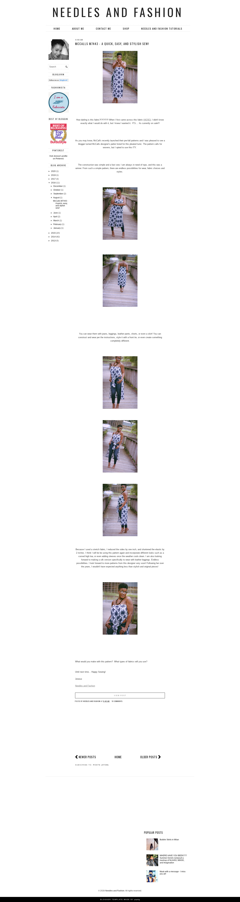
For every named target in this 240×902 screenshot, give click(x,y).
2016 (53, 183)
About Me (78, 28)
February (57, 224)
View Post (120, 695)
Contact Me (103, 28)
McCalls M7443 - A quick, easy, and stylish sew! (112, 44)
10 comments (117, 701)
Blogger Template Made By (120, 899)
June (55, 213)
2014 (53, 237)
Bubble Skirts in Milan (169, 839)
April (55, 216)
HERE (147, 120)
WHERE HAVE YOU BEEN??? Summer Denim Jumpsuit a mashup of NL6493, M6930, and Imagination (173, 859)
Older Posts (148, 757)
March (56, 220)
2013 (53, 241)
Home (57, 28)
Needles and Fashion (117, 11)
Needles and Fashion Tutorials (161, 28)
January (57, 228)
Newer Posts (87, 757)
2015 (53, 233)
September (58, 194)
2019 (53, 175)
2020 (53, 171)
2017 (53, 179)
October (57, 190)
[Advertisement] (120, 730)
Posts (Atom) (101, 765)
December (58, 186)
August (56, 197)
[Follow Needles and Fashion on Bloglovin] (58, 81)
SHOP (126, 28)
